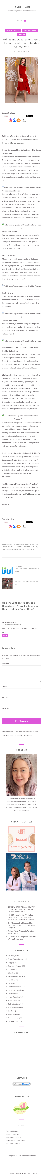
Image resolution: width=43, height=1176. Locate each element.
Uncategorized (13, 1021)
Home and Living (30, 30)
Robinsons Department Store (13, 549)
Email (5, 697)
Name (5, 686)
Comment (6, 663)
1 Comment (30, 549)
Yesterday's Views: (13, 1137)
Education (11, 973)
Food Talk (11, 980)
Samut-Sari (21, 7)
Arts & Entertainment (15, 959)
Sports (10, 1011)
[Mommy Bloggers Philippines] (21, 1114)
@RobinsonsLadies (32, 494)
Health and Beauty (14, 987)
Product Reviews (14, 1007)
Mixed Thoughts (14, 997)
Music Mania (12, 1000)
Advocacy (11, 956)
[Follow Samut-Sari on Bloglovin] (22, 1085)
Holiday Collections (29, 547)
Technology (12, 1014)
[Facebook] (14, 118)
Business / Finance (14, 966)
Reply (5, 635)
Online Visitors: (11, 1131)
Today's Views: (11, 1134)
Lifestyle (21, 34)
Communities (13, 969)
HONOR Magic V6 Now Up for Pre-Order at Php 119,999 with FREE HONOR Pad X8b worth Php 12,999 (21, 917)
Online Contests (14, 1004)
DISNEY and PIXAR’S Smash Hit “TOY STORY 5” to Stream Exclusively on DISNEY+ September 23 (21, 909)
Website (5, 709)
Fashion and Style (13, 30)
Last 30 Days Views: (13, 1140)
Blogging (11, 963)
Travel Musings (13, 1018)
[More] (19, 118)
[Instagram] (10, 118)
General (11, 983)
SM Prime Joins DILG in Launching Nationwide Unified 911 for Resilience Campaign (21, 925)
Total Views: (10, 1143)
